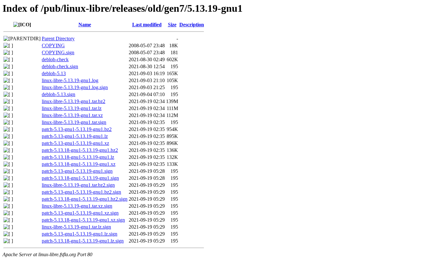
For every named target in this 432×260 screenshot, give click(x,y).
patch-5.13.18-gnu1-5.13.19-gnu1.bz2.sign (84, 199)
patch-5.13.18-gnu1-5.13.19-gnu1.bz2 (80, 150)
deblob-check (55, 59)
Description (191, 24)
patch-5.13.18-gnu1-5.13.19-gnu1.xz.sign (83, 220)
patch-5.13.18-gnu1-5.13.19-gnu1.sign (80, 178)
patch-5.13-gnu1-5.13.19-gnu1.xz (75, 143)
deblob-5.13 (54, 73)
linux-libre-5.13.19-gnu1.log (70, 80)
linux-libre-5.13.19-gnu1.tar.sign (74, 122)
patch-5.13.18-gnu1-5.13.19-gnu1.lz (78, 157)
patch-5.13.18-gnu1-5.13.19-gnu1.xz (78, 164)
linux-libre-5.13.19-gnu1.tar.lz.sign (76, 227)
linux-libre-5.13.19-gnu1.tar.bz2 (73, 101)
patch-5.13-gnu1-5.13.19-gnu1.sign (77, 171)
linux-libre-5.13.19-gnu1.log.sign (75, 87)
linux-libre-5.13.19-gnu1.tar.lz (72, 108)
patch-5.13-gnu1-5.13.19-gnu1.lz (75, 136)
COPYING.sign (58, 52)
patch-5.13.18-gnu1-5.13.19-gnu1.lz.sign (83, 241)
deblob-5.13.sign (58, 94)
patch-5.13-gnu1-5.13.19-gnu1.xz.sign (80, 213)
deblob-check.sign (60, 66)
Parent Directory (58, 38)
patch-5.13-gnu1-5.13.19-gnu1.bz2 (77, 129)
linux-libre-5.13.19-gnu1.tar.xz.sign (77, 206)
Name (84, 24)
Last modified (147, 24)
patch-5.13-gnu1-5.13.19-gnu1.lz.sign (79, 234)
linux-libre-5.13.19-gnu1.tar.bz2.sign (78, 185)
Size (172, 24)
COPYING (53, 45)
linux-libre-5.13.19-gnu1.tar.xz (72, 115)
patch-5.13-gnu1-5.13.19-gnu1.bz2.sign (81, 192)
